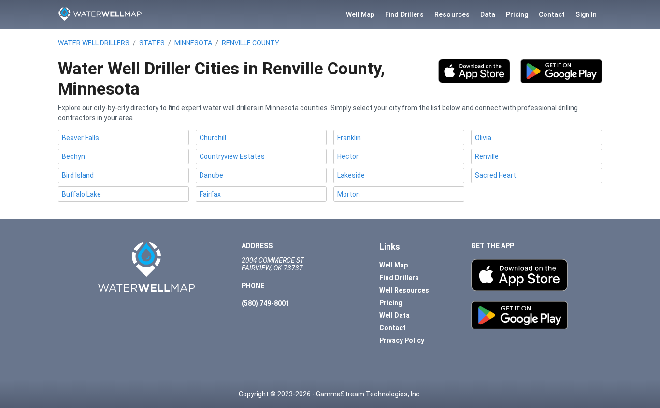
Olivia (483, 137)
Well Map (360, 14)
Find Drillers (404, 14)
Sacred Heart (495, 175)
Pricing (517, 14)
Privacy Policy (401, 340)
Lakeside (351, 175)
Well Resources (404, 290)
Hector (348, 156)
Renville (487, 156)
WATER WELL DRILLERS (93, 43)
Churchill (213, 137)
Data (487, 14)
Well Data (394, 315)
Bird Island (78, 175)
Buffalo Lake (81, 194)
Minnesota (193, 43)
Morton (348, 194)
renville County (250, 43)
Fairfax (210, 194)
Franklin (349, 137)
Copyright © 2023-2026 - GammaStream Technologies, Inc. (330, 394)
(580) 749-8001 (265, 303)
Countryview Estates (232, 156)
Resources (452, 14)
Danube (211, 175)
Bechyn (73, 156)
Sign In (586, 14)
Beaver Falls (80, 137)
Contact (552, 14)
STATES (152, 43)
